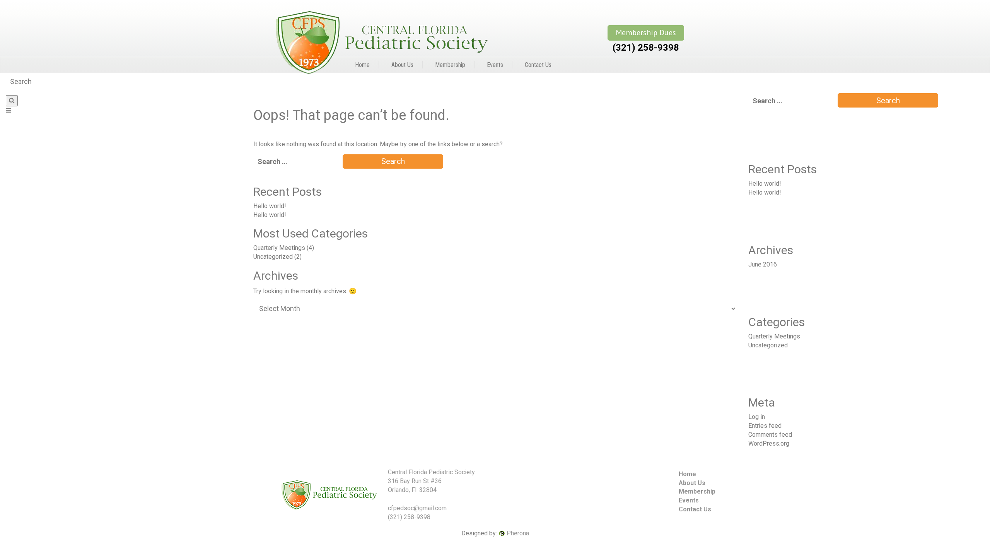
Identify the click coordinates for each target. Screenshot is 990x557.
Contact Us (538, 64)
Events (495, 64)
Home (362, 64)
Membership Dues (646, 32)
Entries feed (765, 425)
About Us (402, 64)
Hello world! (269, 206)
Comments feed (770, 434)
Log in (756, 416)
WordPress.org (768, 443)
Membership (450, 64)
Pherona (518, 533)
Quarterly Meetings (279, 247)
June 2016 (762, 264)
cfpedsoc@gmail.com (417, 508)
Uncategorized (273, 256)
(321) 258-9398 (646, 47)
